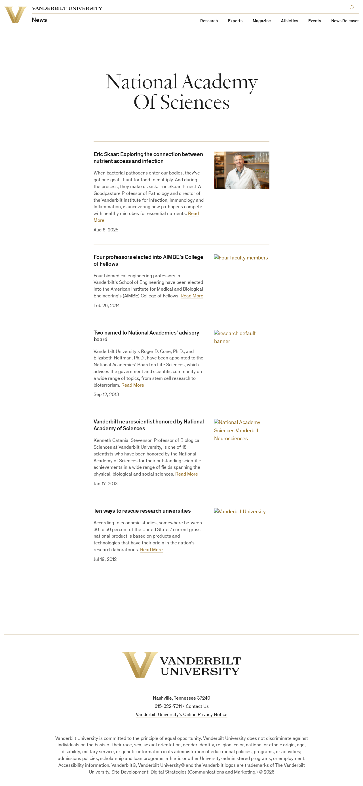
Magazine (262, 21)
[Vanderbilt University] (181, 665)
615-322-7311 (168, 706)
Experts (235, 21)
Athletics (289, 21)
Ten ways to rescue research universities (142, 511)
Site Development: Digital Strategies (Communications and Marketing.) (184, 772)
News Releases (345, 21)
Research (209, 21)
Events (314, 21)
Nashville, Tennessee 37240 (181, 698)
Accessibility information (83, 765)
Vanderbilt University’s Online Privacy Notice (181, 715)
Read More (192, 296)
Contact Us (197, 706)
